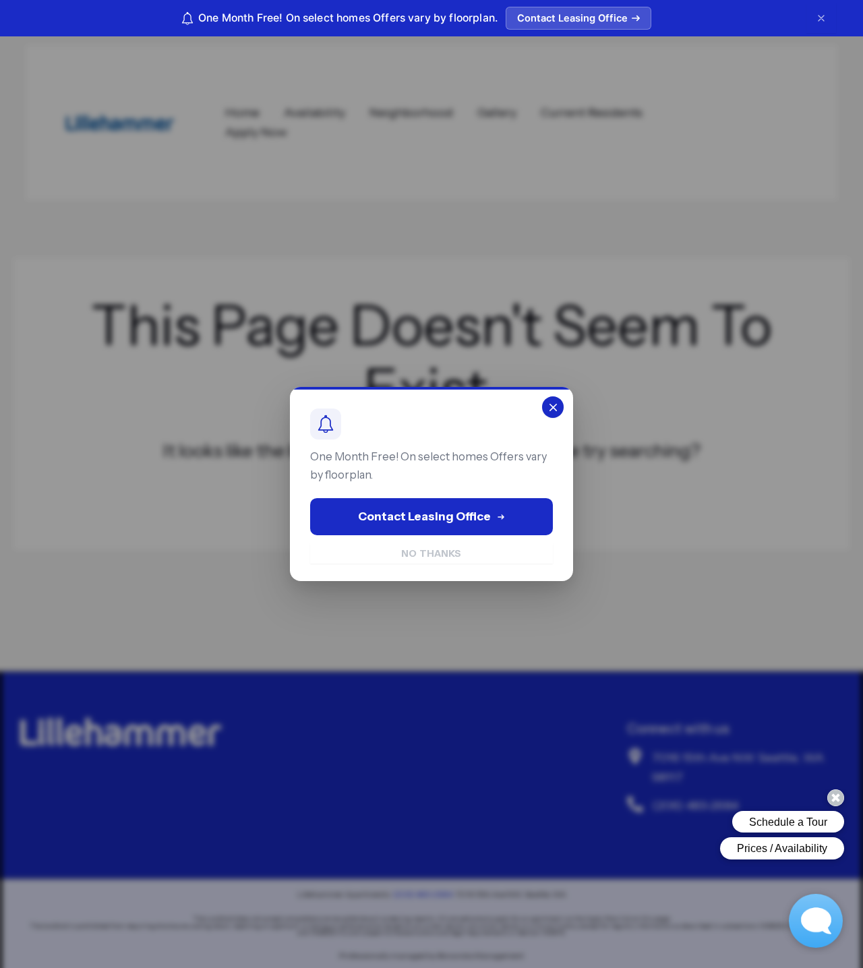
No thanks (431, 553)
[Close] (553, 407)
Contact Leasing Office (572, 18)
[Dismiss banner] (821, 18)
